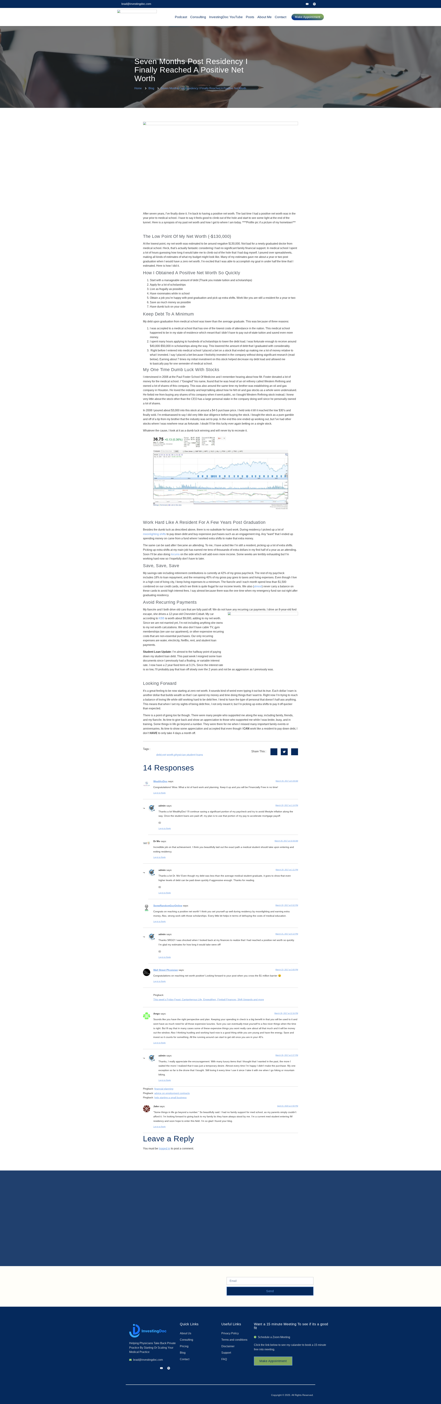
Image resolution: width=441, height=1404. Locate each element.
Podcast (181, 17)
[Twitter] (299, 4)
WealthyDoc (160, 781)
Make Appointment (273, 1361)
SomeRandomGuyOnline (167, 905)
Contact (280, 17)
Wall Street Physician (165, 970)
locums (175, 554)
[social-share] (273, 751)
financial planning (163, 1088)
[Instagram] (321, 4)
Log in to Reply (159, 793)
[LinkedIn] (307, 4)
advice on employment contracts (172, 1093)
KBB (161, 618)
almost (258, 586)
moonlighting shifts (154, 534)
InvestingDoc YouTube (226, 17)
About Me (264, 17)
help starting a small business (170, 1097)
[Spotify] (314, 4)
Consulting (198, 17)
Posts (250, 17)
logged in (164, 1148)
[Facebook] (292, 4)
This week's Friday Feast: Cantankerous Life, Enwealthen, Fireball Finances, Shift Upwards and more (208, 999)
